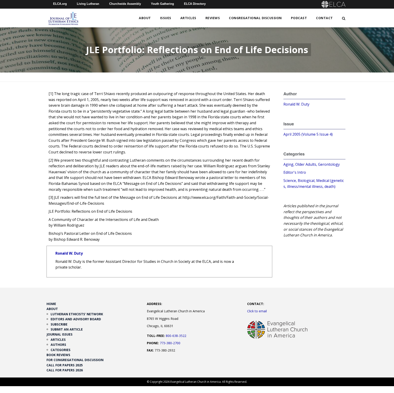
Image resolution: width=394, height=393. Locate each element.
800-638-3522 (176, 336)
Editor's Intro (294, 172)
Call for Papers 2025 (65, 365)
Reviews (212, 18)
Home (51, 304)
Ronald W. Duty (69, 253)
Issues (165, 18)
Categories (60, 350)
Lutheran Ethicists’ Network (77, 314)
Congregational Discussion (255, 18)
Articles (188, 18)
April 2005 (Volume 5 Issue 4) (308, 134)
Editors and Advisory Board (76, 319)
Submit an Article (67, 329)
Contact (324, 18)
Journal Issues (60, 334)
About (145, 18)
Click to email (257, 311)
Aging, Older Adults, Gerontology (311, 164)
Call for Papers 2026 (65, 370)
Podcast (299, 18)
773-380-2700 (170, 343)
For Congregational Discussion (75, 360)
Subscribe (59, 324)
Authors (58, 344)
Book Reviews (58, 355)
